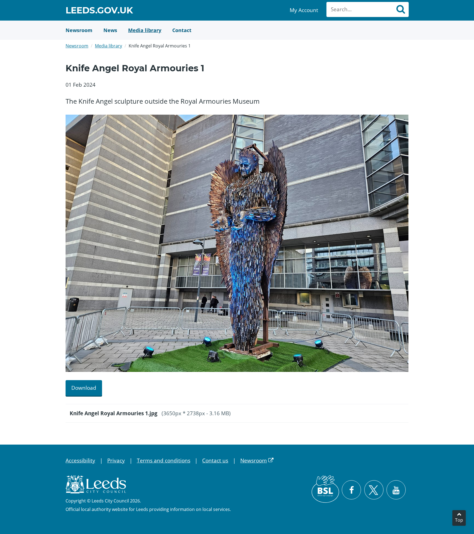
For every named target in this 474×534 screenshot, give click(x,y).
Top (459, 520)
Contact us (215, 460)
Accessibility (80, 460)
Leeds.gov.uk (99, 11)
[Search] (400, 9)
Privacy (116, 460)
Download (83, 387)
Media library (108, 46)
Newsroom (77, 46)
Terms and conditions (163, 460)
